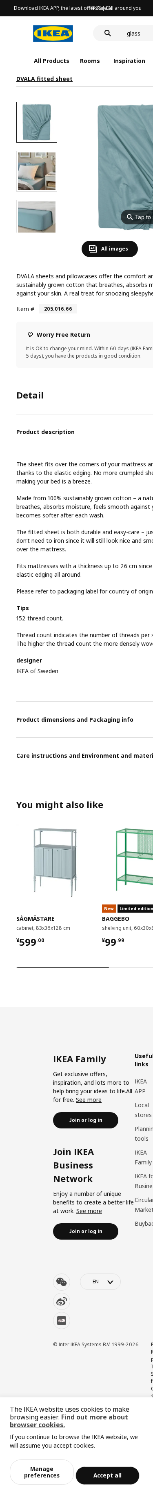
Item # (25, 309)
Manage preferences (42, 1472)
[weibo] (61, 1301)
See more (89, 1100)
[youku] (61, 1320)
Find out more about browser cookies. (69, 1420)
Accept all (107, 1475)
